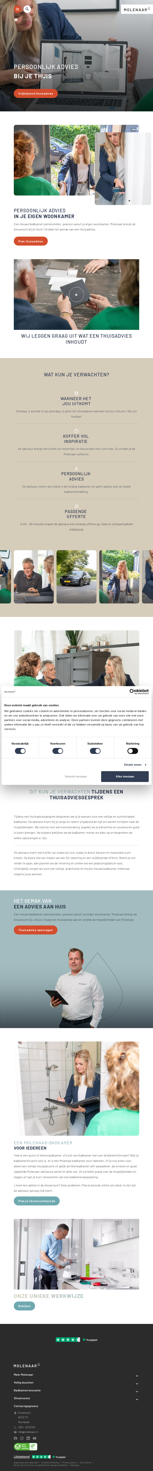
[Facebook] (15, 1438)
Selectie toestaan (76, 776)
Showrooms (33, 19)
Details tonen (132, 764)
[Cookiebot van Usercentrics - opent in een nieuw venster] (132, 691)
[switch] (57, 751)
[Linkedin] (28, 1438)
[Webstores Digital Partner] (137, 8)
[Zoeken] (27, 9)
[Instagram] (22, 1438)
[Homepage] (17, 20)
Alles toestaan (125, 776)
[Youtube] (34, 1438)
